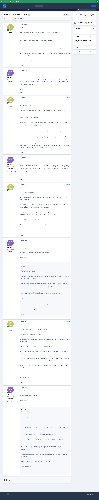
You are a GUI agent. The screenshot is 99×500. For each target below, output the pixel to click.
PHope (75, 40)
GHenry (78, 40)
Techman (89, 40)
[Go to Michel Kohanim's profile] (10, 73)
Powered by (90, 497)
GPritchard (92, 41)
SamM (75, 43)
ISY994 (21, 18)
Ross (86, 40)
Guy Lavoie (82, 40)
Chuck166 (84, 41)
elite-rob (7, 18)
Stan (81, 41)
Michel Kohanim (10, 77)
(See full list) (92, 36)
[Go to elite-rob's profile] (4, 18)
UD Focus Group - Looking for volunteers (11, 1)
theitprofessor (77, 41)
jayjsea (88, 41)
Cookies (4, 497)
